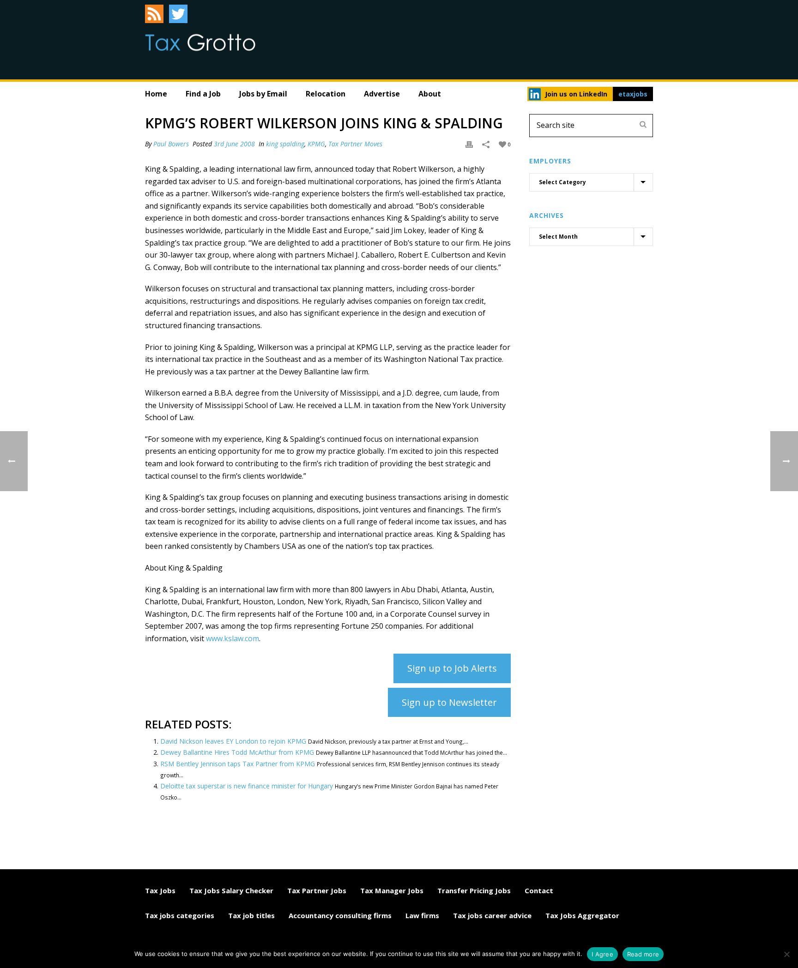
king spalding (285, 143)
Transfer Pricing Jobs (474, 890)
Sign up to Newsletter (449, 702)
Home (156, 94)
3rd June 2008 (234, 143)
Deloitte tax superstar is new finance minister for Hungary (246, 786)
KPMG (316, 143)
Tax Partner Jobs (316, 890)
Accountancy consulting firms (340, 915)
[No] (786, 954)
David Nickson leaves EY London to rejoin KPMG (233, 741)
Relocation (325, 94)
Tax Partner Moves (355, 143)
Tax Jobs (160, 890)
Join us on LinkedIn (576, 94)
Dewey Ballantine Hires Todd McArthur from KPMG (237, 752)
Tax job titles (251, 915)
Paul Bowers (171, 143)
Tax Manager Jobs (391, 890)
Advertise (382, 94)
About (429, 94)
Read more (643, 954)
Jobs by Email (263, 94)
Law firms (422, 915)
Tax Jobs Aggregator (582, 915)
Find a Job (203, 94)
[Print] (469, 143)
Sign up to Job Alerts (452, 668)
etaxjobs (632, 94)
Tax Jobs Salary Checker (231, 890)
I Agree (602, 954)
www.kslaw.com (232, 638)
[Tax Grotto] (200, 42)
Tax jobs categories (179, 915)
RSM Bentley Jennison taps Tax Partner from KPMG (237, 763)
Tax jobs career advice (492, 915)
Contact (539, 890)
